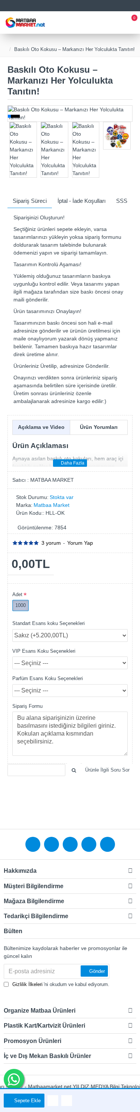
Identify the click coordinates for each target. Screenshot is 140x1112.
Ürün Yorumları (99, 427)
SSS (121, 201)
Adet (17, 594)
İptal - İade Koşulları (81, 201)
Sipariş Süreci (30, 201)
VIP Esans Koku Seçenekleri (43, 651)
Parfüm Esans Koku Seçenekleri (47, 678)
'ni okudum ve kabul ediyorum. (60, 984)
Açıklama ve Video (41, 427)
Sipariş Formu (27, 706)
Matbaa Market (51, 505)
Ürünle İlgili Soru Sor (107, 770)
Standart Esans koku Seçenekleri (48, 623)
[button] (13, 113)
